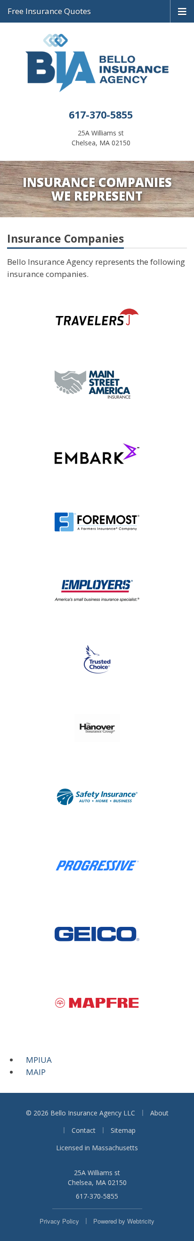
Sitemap (123, 1130)
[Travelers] (97, 316)
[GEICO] (97, 934)
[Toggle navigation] (182, 11)
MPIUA (39, 1059)
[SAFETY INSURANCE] (97, 796)
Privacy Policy (59, 1221)
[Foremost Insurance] (97, 522)
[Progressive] (97, 865)
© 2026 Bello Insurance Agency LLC (80, 1112)
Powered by (123, 1221)
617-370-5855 (101, 114)
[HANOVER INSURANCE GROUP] (97, 728)
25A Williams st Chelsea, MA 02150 (97, 1177)
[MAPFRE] (97, 1002)
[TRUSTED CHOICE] (97, 659)
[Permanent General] (97, 453)
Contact (84, 1130)
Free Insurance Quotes (49, 11)
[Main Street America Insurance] (97, 384)
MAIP (36, 1072)
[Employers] (97, 590)
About (159, 1112)
